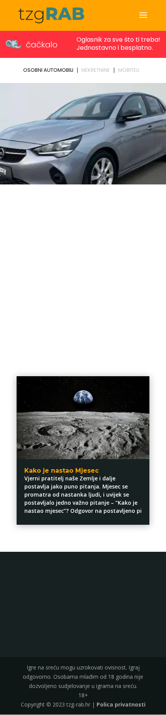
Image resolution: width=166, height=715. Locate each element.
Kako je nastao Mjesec (61, 470)
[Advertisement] (83, 274)
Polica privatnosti (121, 704)
